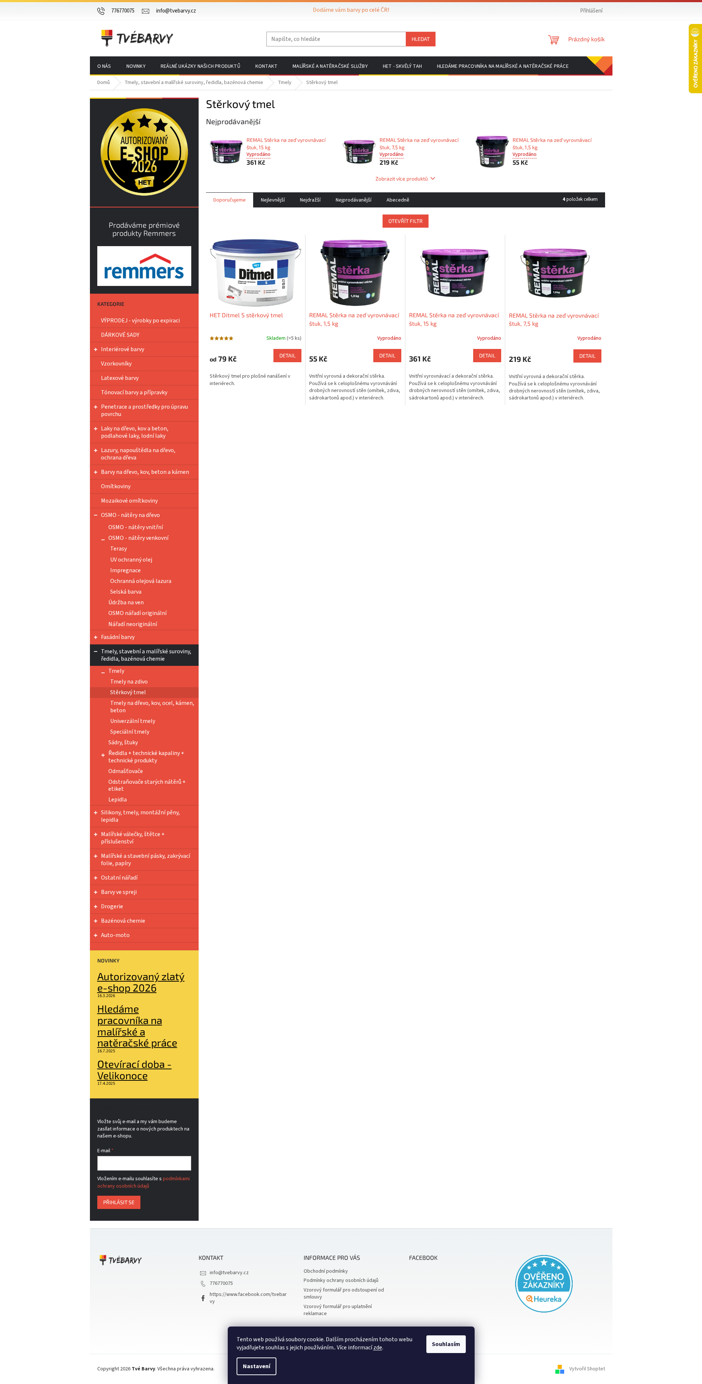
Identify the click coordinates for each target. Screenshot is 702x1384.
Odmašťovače (125, 771)
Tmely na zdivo (129, 682)
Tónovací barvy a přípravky (134, 392)
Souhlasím (446, 1344)
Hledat (421, 39)
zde (377, 1347)
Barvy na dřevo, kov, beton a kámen (145, 472)
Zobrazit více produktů (402, 178)
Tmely (116, 671)
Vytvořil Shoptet (587, 1369)
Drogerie (112, 906)
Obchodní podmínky (326, 1271)
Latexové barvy (120, 378)
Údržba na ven (126, 602)
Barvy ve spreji (119, 892)
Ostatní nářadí (119, 878)
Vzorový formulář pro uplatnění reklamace (338, 1310)
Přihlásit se (119, 1202)
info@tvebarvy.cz (229, 1272)
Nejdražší (310, 200)
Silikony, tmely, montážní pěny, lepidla (140, 816)
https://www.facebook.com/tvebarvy (248, 1298)
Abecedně (398, 200)
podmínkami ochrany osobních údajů (143, 1182)
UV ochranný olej (131, 560)
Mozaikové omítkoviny (129, 501)
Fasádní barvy (118, 637)
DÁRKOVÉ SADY (120, 335)
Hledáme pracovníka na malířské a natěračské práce (137, 1025)
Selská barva (126, 592)
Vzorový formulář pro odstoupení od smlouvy (344, 1293)
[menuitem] (104, 66)
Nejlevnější (273, 200)
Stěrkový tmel (128, 692)
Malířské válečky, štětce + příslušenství (133, 838)
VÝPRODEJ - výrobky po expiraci (140, 321)
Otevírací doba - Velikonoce (134, 1069)
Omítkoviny (115, 486)
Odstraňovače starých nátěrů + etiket (147, 785)
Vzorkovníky (116, 364)
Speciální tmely (129, 732)
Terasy (118, 549)
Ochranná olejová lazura (140, 581)
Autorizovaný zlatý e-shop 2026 (141, 982)
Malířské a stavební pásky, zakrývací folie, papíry (145, 859)
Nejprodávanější (353, 200)
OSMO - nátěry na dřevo (130, 515)
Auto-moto (115, 935)
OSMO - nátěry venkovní (138, 538)
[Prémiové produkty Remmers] (144, 266)
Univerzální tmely (132, 721)
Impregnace (125, 570)
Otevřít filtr (405, 221)
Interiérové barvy (122, 349)
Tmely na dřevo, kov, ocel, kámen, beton (152, 706)
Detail (287, 355)
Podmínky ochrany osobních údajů (341, 1280)
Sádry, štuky (123, 742)
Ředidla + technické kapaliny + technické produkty (146, 756)
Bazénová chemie (123, 921)
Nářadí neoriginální (132, 624)
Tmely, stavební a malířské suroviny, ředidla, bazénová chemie (146, 655)
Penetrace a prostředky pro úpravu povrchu (144, 410)
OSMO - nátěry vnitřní (135, 527)
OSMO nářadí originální (137, 613)
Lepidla (117, 800)
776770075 (221, 1283)
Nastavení (256, 1366)
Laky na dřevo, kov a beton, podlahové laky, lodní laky (134, 432)
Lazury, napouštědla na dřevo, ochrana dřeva (138, 454)
